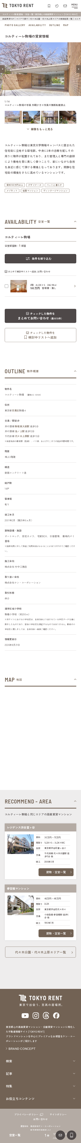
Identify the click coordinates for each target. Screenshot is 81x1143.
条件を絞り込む (42, 258)
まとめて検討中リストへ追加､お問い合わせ (29, 271)
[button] (2, 69)
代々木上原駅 (22, 436)
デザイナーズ (34, 184)
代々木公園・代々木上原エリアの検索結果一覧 (51, 18)
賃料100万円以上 (14, 184)
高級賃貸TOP (8, 18)
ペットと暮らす (54, 184)
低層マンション (30, 190)
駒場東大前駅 (22, 426)
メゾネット (11, 190)
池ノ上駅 (20, 431)
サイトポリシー (58, 1114)
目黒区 (15, 410)
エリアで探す (22, 18)
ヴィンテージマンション (55, 190)
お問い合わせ (40, 1119)
